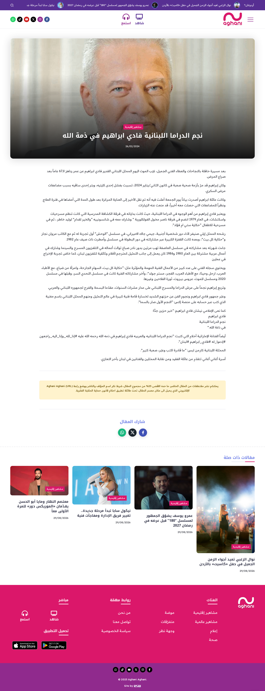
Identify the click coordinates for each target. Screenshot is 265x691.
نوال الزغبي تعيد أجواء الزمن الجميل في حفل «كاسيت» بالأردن (177, 5)
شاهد (139, 23)
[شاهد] (139, 16)
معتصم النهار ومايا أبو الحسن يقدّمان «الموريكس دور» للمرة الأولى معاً (42, 506)
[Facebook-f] (47, 19)
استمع (126, 23)
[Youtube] (26, 19)
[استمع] (126, 16)
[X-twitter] (33, 19)
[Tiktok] (20, 19)
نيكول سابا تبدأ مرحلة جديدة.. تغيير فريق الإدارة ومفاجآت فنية (104, 513)
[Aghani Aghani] (232, 19)
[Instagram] (40, 19)
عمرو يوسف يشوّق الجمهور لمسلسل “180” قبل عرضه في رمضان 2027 (89, 5)
